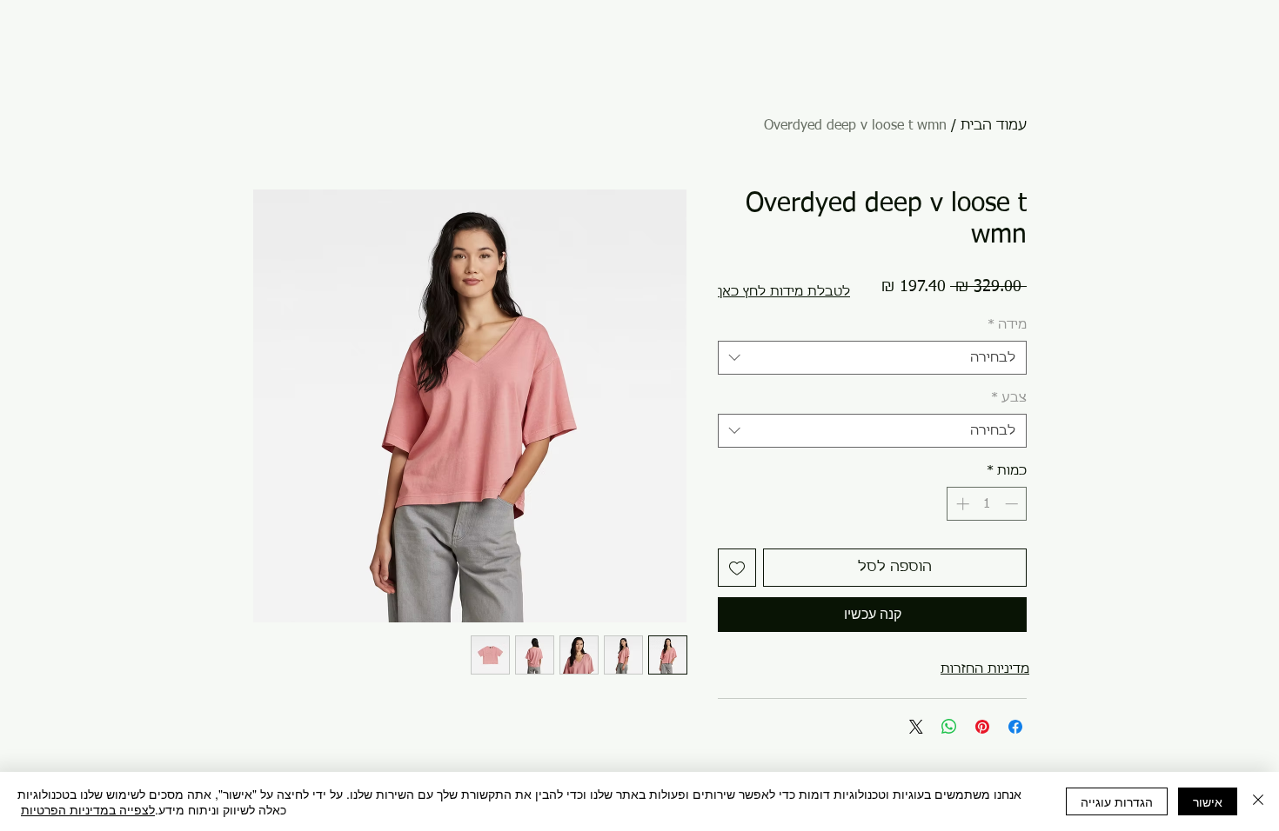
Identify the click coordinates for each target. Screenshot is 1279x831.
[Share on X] (916, 726)
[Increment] (961, 504)
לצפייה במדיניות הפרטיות (88, 809)
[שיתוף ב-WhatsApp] (949, 726)
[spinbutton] (987, 504)
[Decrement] (1013, 504)
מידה (1007, 324)
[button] (784, 291)
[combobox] (872, 358)
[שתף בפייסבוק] (1015, 726)
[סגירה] (1258, 801)
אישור (1207, 801)
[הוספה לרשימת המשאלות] (737, 567)
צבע (1009, 397)
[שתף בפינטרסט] (982, 726)
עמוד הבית (994, 126)
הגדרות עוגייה (1117, 801)
